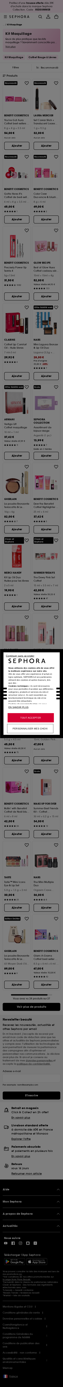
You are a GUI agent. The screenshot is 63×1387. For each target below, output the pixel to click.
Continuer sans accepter (20, 655)
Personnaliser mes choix (30, 728)
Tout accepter (30, 717)
